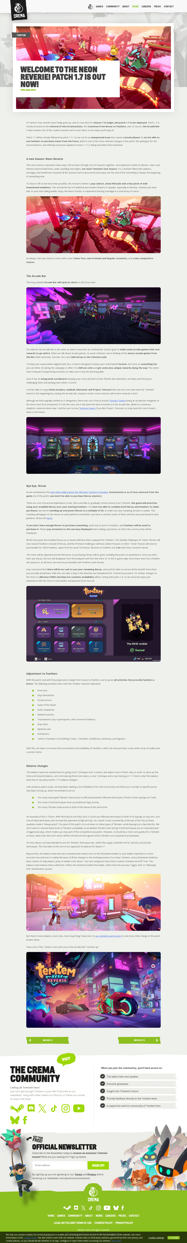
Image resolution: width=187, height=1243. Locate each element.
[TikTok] (54, 1108)
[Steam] (17, 1108)
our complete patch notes (108, 935)
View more (116, 1240)
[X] (42, 1108)
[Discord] (31, 1108)
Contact (169, 6)
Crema (18, 10)
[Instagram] (66, 1108)
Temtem (21, 35)
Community (112, 6)
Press (157, 6)
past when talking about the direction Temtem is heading (79, 492)
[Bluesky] (14, 1120)
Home (90, 6)
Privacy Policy (124, 1223)
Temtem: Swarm (117, 400)
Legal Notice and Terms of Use (73, 1223)
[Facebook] (25, 1120)
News (135, 6)
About (125, 6)
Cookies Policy (103, 1223)
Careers (146, 6)
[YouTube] (79, 1108)
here (49, 518)
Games (99, 6)
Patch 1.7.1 (139, 1040)
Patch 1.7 (47, 1040)
